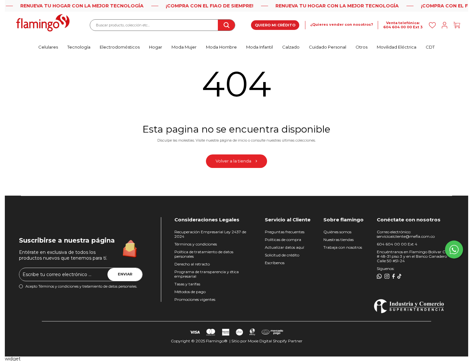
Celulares (48, 47)
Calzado (291, 47)
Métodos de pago (190, 291)
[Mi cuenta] (444, 25)
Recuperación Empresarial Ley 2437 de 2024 (210, 234)
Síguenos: (385, 268)
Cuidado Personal (327, 47)
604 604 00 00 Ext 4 (397, 244)
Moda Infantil (259, 47)
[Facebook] (393, 276)
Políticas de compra (283, 239)
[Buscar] (226, 25)
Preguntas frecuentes (284, 231)
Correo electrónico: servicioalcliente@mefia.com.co (406, 234)
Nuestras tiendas (338, 239)
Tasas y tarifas (187, 284)
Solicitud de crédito (282, 255)
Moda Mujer (184, 47)
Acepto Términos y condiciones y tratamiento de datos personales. (81, 286)
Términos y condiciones (195, 244)
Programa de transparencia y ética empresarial (206, 274)
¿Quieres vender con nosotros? (341, 25)
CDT (430, 47)
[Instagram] (387, 276)
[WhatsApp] (379, 276)
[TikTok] (399, 276)
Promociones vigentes (194, 299)
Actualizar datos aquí (284, 247)
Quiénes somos (337, 231)
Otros (361, 47)
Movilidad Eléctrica (396, 47)
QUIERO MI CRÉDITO (275, 25)
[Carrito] (456, 25)
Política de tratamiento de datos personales (203, 254)
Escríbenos (274, 262)
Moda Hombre (221, 47)
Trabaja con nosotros (342, 247)
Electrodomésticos (120, 47)
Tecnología (78, 47)
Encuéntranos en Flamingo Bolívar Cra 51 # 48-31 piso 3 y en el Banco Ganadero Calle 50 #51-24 (415, 256)
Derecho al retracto (192, 264)
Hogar (155, 47)
